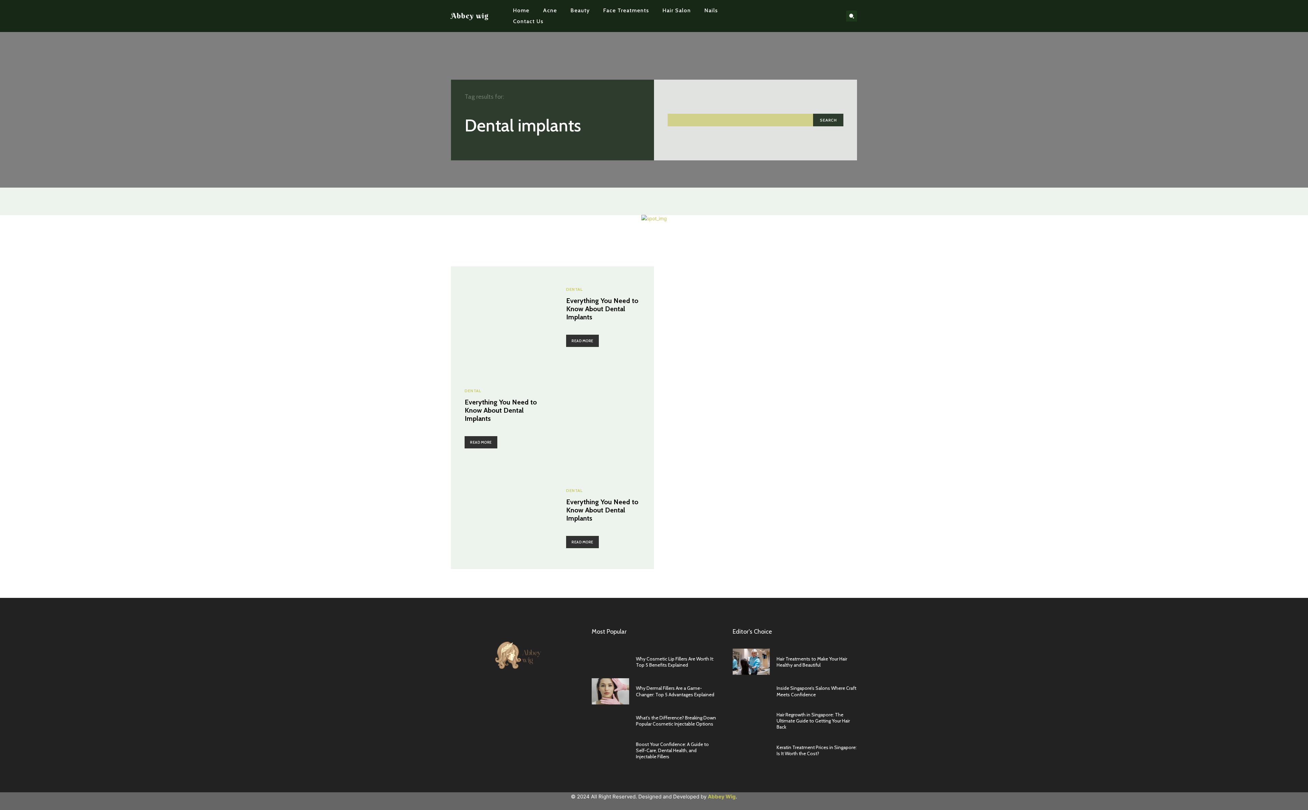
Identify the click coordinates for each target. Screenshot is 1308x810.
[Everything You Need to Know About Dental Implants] (501, 317)
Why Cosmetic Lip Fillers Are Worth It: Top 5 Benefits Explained (675, 662)
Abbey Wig (722, 796)
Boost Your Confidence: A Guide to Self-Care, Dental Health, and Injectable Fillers (672, 750)
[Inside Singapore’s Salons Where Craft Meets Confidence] (751, 691)
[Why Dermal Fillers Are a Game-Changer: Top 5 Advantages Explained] (610, 691)
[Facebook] (802, 16)
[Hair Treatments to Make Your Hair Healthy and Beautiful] (751, 662)
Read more (582, 340)
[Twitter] (823, 16)
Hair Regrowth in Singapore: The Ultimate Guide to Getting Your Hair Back (813, 721)
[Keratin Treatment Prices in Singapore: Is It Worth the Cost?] (751, 750)
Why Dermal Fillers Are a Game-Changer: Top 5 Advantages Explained (675, 691)
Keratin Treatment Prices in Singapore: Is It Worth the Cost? (817, 750)
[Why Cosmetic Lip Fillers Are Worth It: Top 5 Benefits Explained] (610, 662)
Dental (574, 289)
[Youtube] (834, 16)
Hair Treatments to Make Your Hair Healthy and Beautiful (812, 662)
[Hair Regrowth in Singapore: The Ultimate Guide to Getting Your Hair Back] (751, 721)
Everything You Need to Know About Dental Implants (602, 309)
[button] (851, 16)
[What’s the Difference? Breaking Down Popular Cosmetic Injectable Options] (610, 721)
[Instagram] (812, 16)
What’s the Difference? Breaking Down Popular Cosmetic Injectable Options (676, 721)
